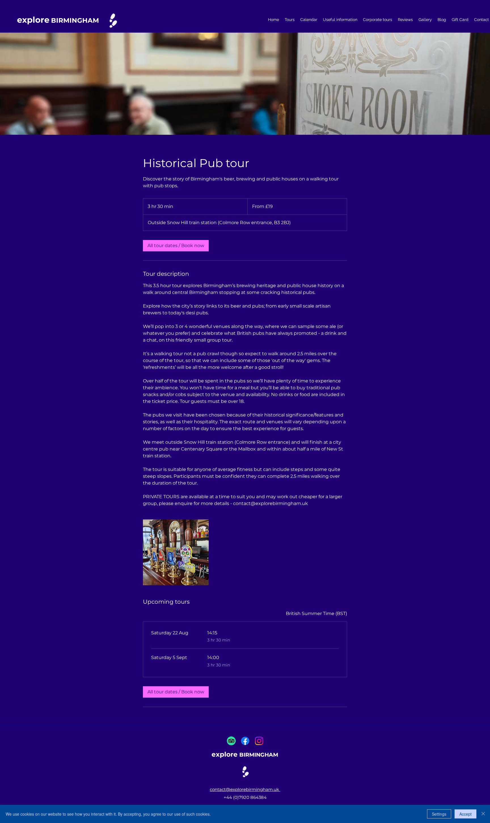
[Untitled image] (176, 552)
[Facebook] (245, 740)
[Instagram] (259, 740)
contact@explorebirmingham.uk (245, 789)
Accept (465, 814)
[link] (176, 245)
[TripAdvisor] (231, 740)
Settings (439, 814)
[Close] (483, 813)
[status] (316, 613)
